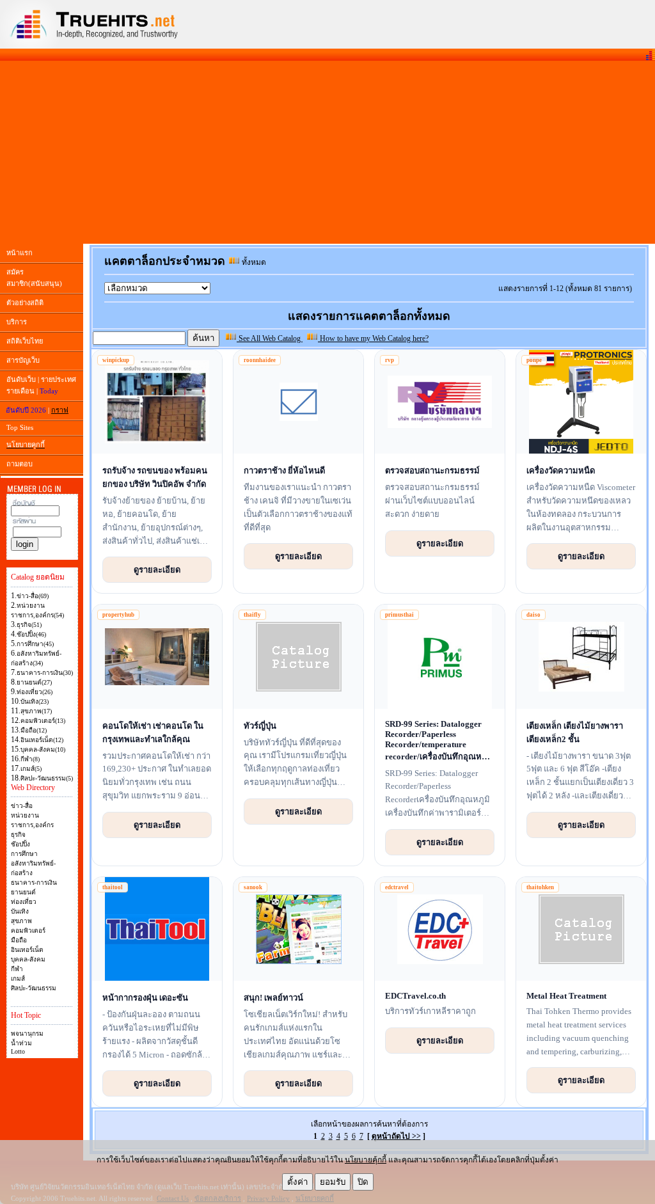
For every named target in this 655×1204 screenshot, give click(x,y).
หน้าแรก (19, 253)
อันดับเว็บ (21, 379)
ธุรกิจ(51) (29, 624)
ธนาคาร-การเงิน (34, 882)
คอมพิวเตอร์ (28, 930)
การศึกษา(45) (35, 643)
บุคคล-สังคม (28, 959)
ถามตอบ (19, 464)
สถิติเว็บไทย (24, 341)
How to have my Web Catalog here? (373, 338)
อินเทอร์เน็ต (27, 949)
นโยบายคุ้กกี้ (365, 1159)
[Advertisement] (327, 152)
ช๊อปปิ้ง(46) (31, 634)
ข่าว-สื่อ (22, 805)
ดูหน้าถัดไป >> (396, 1136)
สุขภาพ (21, 920)
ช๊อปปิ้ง (20, 844)
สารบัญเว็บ (23, 360)
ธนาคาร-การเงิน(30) (45, 672)
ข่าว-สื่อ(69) (33, 595)
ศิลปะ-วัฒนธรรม (33, 988)
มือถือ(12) (33, 730)
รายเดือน (20, 391)
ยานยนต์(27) (34, 682)
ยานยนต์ (23, 892)
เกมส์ (18, 978)
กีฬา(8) (30, 759)
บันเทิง (20, 911)
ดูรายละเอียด (157, 569)
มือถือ (19, 940)
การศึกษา (24, 853)
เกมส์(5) (31, 768)
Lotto (18, 1051)
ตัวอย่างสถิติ (24, 302)
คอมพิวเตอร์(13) (42, 720)
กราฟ (59, 410)
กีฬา (17, 968)
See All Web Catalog (270, 338)
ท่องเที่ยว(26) (34, 691)
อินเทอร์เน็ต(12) (41, 739)
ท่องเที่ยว (23, 901)
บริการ (16, 322)
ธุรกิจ (18, 834)
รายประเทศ (58, 379)
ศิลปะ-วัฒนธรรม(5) (46, 778)
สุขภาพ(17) (36, 711)
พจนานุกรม (27, 1033)
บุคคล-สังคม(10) (42, 749)
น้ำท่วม (21, 1043)
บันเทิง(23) (34, 701)
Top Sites (19, 427)
